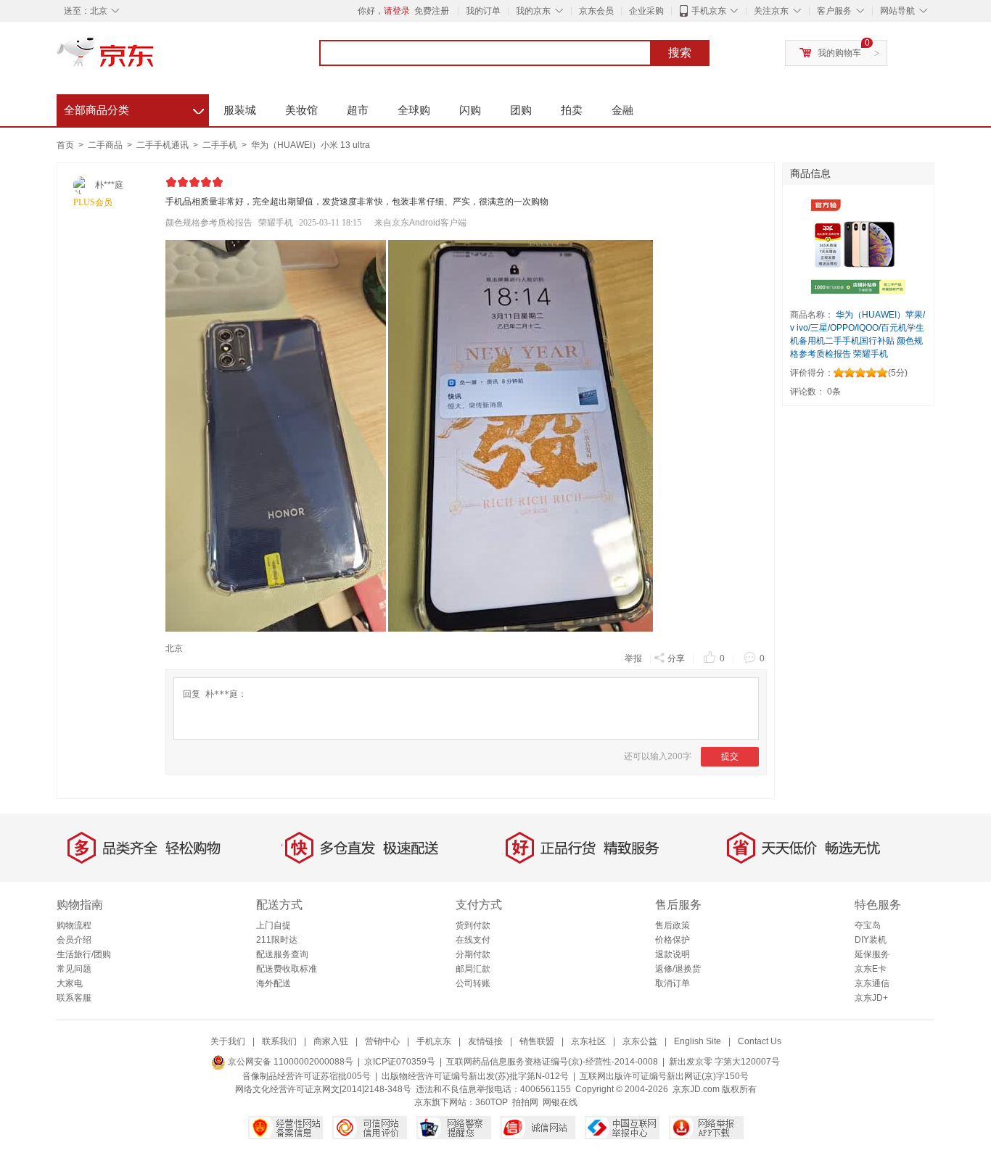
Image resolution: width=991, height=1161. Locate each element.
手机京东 (708, 11)
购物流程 (74, 925)
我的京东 (533, 11)
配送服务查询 (282, 954)
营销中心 (382, 1041)
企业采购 (646, 11)
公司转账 (473, 983)
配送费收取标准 (286, 969)
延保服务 (872, 954)
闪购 (470, 110)
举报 (633, 658)
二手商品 (106, 145)
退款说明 (672, 954)
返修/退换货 (678, 969)
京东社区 (588, 1041)
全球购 (414, 110)
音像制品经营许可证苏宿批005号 (306, 1076)
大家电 (70, 983)
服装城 (239, 110)
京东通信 (872, 983)
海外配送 (273, 983)
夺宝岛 (868, 925)
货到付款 (473, 925)
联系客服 (74, 998)
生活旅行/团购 (84, 954)
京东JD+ (871, 998)
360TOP (491, 1102)
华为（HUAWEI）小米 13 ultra (310, 145)
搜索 (679, 52)
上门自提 (273, 925)
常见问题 (74, 969)
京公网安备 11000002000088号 (289, 1062)
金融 (622, 110)
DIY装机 (871, 940)
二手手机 (220, 145)
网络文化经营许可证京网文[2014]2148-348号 (323, 1089)
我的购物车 (839, 53)
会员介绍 (74, 940)
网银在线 (560, 1102)
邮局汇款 (473, 969)
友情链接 (485, 1041)
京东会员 (596, 11)
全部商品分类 (134, 108)
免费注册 (431, 11)
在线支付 (473, 940)
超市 (358, 110)
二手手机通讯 (163, 145)
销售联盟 (536, 1041)
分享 (676, 658)
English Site (697, 1041)
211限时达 (276, 940)
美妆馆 (301, 110)
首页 (65, 145)
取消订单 (672, 983)
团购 (521, 110)
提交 (730, 756)
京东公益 (639, 1041)
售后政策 (672, 925)
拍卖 (572, 110)
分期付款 (473, 954)
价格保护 (672, 940)
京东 (154, 58)
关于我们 (227, 1041)
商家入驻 (330, 1041)
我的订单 (483, 11)
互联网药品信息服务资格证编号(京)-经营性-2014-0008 (552, 1062)
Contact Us (759, 1041)
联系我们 (279, 1041)
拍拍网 (525, 1102)
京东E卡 (871, 969)
